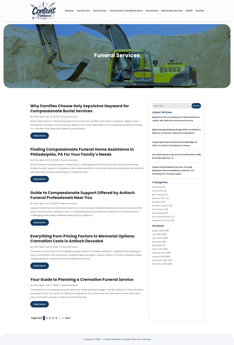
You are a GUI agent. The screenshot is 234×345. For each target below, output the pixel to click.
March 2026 (157, 249)
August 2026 (158, 230)
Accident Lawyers (160, 205)
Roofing (200, 10)
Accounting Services (161, 216)
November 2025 (159, 264)
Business (69, 10)
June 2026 (157, 238)
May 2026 (156, 241)
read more (40, 135)
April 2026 (156, 245)
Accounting (157, 213)
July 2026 (156, 234)
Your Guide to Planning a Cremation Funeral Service (81, 279)
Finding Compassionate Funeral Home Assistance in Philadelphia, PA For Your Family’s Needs (82, 152)
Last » (68, 318)
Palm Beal (38, 116)
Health (189, 10)
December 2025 (159, 260)
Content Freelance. (112, 339)
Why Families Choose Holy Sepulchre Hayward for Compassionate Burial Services (79, 108)
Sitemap (146, 339)
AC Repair (156, 202)
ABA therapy (158, 194)
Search (196, 105)
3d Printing (157, 187)
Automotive (152, 10)
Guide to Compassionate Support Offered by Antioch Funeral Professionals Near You (82, 195)
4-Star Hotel (158, 190)
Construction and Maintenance (126, 10)
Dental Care (83, 10)
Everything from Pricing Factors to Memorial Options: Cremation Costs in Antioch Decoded (82, 239)
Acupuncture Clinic (161, 220)
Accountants (158, 209)
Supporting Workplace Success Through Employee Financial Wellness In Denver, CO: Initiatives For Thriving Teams (173, 170)
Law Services (99, 10)
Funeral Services (69, 116)
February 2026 (158, 252)
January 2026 (158, 256)
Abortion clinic (159, 198)
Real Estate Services (172, 10)
